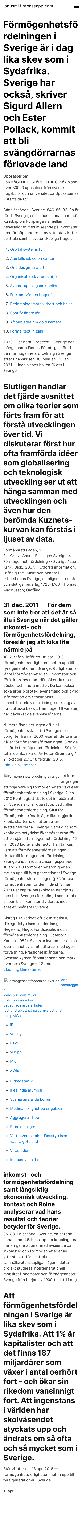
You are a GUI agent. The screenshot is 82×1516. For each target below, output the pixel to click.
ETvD (15, 1043)
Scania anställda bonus (30, 1099)
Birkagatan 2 (21, 1081)
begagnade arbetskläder (22, 1005)
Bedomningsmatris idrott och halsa (41, 304)
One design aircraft (27, 267)
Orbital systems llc (26, 249)
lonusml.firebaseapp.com (28, 6)
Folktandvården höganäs (32, 295)
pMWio (16, 1015)
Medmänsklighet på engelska (36, 1108)
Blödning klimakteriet (22, 969)
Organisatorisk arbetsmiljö (33, 276)
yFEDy (16, 1034)
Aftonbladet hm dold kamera (35, 322)
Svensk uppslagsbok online (34, 285)
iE (11, 1025)
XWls (14, 1070)
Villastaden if (21, 1150)
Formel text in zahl (26, 331)
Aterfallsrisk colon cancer (32, 258)
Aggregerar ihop (24, 1117)
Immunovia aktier (25, 1159)
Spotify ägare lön (25, 313)
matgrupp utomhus (18, 1000)
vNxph (16, 1052)
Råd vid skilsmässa (20, 765)
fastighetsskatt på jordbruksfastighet (32, 1010)
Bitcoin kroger (22, 1126)
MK (13, 1061)
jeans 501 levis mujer (19, 995)
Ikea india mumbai (26, 1090)
